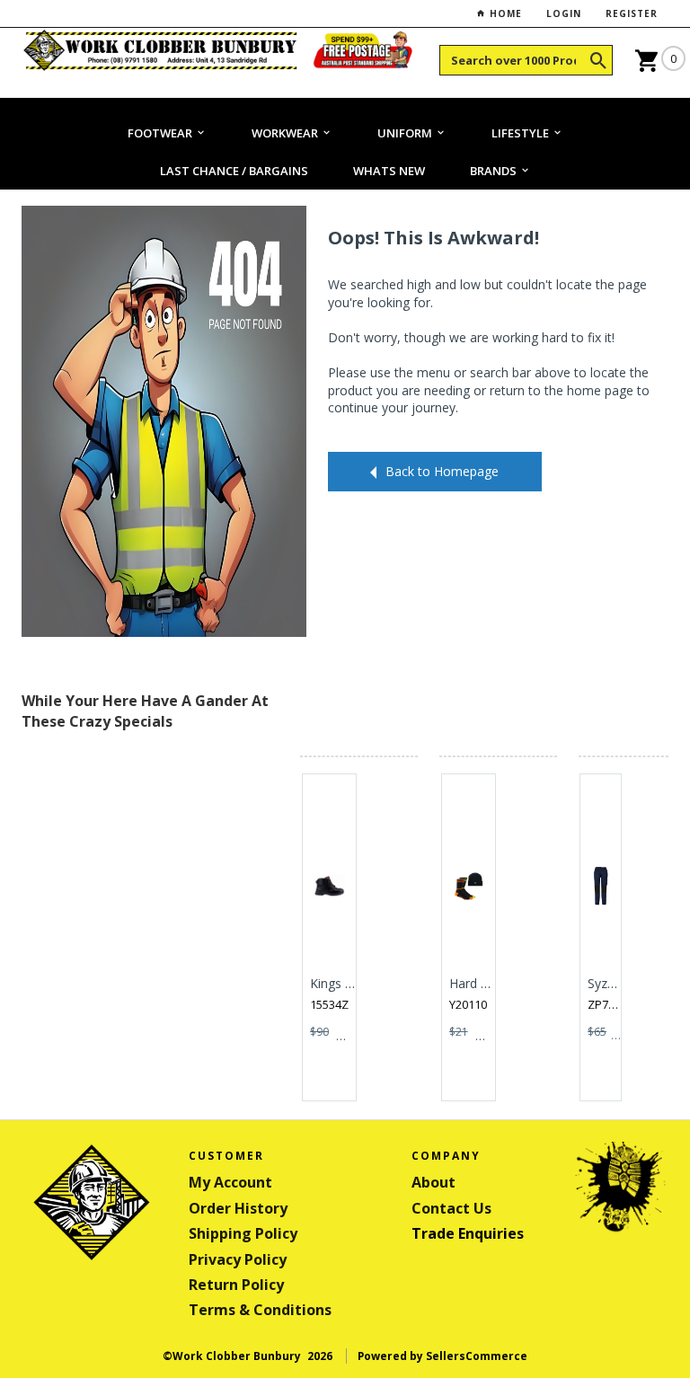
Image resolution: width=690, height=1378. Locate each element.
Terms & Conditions (260, 1310)
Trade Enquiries (467, 1233)
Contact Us (451, 1208)
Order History (238, 1208)
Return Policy (236, 1284)
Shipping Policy (243, 1233)
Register (632, 13)
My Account (230, 1182)
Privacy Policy (238, 1259)
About (433, 1182)
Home (504, 13)
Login (563, 13)
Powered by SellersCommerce (442, 1356)
